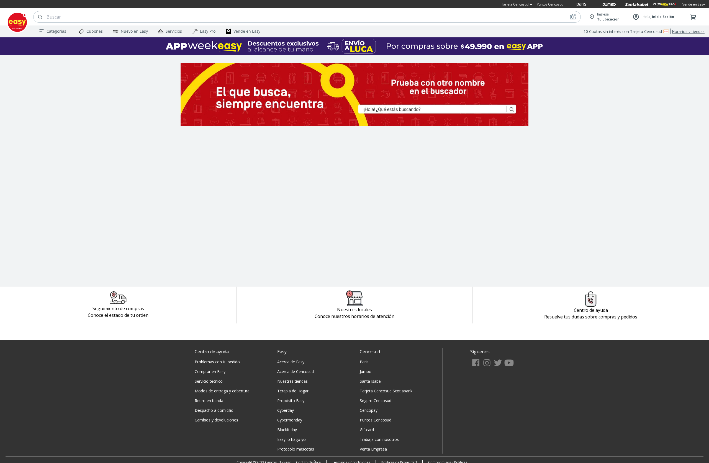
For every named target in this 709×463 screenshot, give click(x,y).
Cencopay (368, 410)
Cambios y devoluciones (216, 420)
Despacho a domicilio (214, 410)
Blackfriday (287, 429)
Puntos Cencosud (375, 420)
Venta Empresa (373, 449)
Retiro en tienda (209, 400)
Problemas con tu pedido (217, 361)
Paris (364, 361)
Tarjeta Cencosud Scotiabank (386, 390)
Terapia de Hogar (293, 390)
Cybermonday (289, 420)
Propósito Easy (290, 400)
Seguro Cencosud (375, 400)
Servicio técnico (209, 381)
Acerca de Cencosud (295, 371)
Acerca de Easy (290, 361)
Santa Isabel (371, 381)
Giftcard (367, 429)
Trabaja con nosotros (379, 439)
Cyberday (285, 410)
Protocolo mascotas (295, 449)
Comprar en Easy (210, 371)
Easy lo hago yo (291, 439)
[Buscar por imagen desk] (572, 16)
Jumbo (365, 371)
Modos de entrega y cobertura (222, 390)
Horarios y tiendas (688, 31)
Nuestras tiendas (292, 381)
